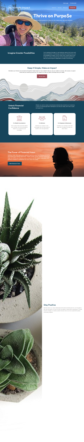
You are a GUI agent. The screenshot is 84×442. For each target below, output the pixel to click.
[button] (54, 8)
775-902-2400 (73, 3)
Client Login (65, 3)
